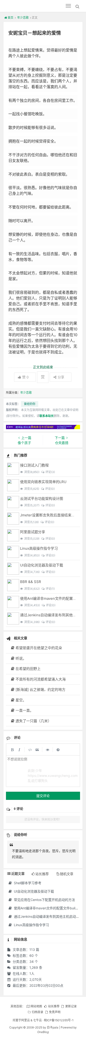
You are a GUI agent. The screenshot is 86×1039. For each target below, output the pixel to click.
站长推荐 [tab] (42, 874)
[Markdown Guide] (58, 749)
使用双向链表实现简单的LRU (43, 481)
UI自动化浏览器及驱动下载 (41, 565)
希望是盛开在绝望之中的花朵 (39, 648)
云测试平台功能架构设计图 (41, 498)
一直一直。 (24, 710)
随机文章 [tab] (66, 874)
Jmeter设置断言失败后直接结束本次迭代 (53, 515)
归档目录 (37, 1012)
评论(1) (50, 588)
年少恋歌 (23, 17)
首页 (10, 17)
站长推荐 (53, 1006)
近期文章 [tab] (18, 874)
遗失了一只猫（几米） (33, 721)
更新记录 (71, 1006)
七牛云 (37, 1020)
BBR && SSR (30, 581)
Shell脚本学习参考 (27, 883)
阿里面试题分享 (32, 532)
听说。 (21, 658)
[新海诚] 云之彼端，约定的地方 (40, 689)
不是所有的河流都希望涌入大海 (41, 679)
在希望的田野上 (28, 668)
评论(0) (50, 489)
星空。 (21, 700)
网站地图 (36, 1006)
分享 (61, 377)
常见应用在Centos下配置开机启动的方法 (44, 900)
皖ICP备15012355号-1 (59, 1020)
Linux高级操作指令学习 (39, 548)
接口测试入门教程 (34, 465)
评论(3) (50, 472)
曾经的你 (29, 404)
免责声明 (54, 1012)
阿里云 (25, 1020)
